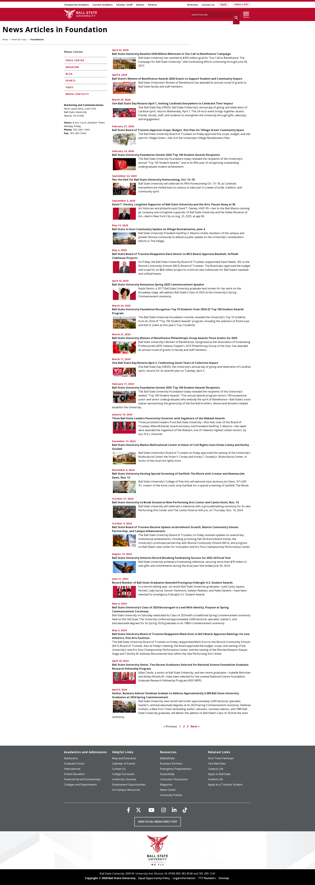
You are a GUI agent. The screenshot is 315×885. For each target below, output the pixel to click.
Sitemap (224, 878)
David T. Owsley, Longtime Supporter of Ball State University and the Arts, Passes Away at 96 (173, 204)
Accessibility (167, 774)
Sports (71, 80)
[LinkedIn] (174, 809)
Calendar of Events (123, 763)
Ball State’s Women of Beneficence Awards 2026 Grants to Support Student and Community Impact (177, 78)
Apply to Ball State (219, 774)
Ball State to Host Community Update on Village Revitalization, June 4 (158, 229)
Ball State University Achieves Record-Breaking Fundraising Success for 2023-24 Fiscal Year (171, 558)
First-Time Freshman (221, 758)
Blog (69, 73)
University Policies (171, 795)
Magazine (72, 67)
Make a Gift (241, 4)
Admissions (71, 758)
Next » (195, 726)
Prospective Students (76, 4)
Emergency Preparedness (175, 769)
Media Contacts (77, 94)
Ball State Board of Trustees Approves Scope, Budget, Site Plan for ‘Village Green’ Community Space (178, 130)
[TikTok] (185, 809)
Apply (223, 4)
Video (69, 87)
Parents (152, 4)
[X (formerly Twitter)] (138, 809)
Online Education (74, 774)
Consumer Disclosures (174, 779)
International (72, 769)
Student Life (215, 779)
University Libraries (124, 779)
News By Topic (19, 39)
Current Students (103, 4)
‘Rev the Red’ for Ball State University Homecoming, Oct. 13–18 (153, 179)
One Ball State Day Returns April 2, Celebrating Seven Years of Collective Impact (165, 363)
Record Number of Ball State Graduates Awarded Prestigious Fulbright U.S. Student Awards (172, 582)
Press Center (75, 60)
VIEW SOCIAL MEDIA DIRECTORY (157, 821)
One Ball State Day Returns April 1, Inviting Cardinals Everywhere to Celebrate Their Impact (172, 103)
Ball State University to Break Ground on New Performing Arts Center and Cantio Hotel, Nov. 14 (175, 502)
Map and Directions (124, 758)
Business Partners (171, 763)
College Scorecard (123, 774)
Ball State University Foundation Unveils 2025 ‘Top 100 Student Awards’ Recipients (166, 387)
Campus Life (215, 769)
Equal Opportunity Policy (154, 878)
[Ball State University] (157, 851)
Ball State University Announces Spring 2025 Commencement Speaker (158, 284)
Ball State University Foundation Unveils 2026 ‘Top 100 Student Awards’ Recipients (166, 155)
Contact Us (208, 4)
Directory (192, 4)
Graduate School (74, 763)
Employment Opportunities (129, 784)
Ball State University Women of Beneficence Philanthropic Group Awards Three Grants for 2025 (174, 338)
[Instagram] (163, 809)
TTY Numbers (207, 878)
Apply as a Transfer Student (225, 784)
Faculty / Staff (124, 4)
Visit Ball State (217, 763)
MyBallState (167, 758)
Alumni (140, 4)
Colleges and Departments (80, 784)
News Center (73, 52)
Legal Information (184, 878)
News (5, 39)
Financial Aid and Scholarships (82, 779)
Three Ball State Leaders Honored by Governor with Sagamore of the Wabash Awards (168, 418)
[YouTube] (151, 809)
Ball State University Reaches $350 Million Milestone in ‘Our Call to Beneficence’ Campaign (171, 54)
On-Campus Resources (126, 790)
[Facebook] (128, 809)
